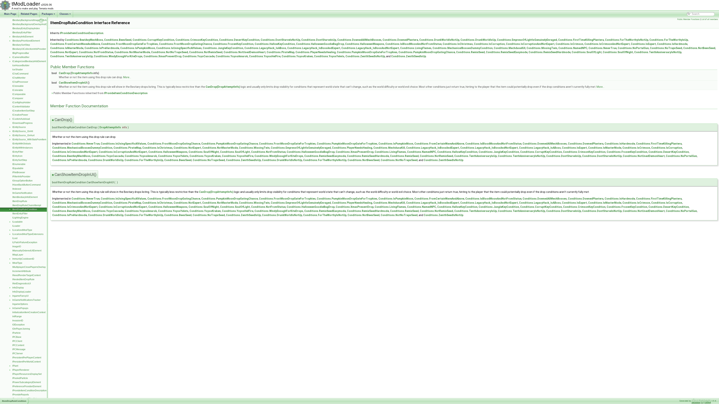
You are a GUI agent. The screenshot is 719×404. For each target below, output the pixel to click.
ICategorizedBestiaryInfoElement (29, 61)
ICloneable (18, 86)
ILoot (14, 238)
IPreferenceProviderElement (26, 386)
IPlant (15, 366)
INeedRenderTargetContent (26, 275)
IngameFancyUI (20, 296)
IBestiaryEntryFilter (21, 32)
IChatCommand (20, 73)
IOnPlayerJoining (21, 329)
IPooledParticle (20, 378)
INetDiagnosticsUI (21, 283)
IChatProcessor (20, 82)
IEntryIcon (17, 156)
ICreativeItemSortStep (23, 110)
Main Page (10, 14)
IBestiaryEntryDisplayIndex (26, 28)
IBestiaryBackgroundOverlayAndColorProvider (36, 24)
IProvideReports (20, 394)
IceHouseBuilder (20, 65)
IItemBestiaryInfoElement (25, 197)
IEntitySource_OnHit (22, 131)
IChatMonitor (18, 77)
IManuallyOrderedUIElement (26, 250)
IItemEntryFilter (20, 213)
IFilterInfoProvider (21, 176)
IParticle (16, 333)
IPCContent (18, 345)
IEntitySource (19, 127)
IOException (18, 324)
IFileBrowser (18, 172)
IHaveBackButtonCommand (26, 184)
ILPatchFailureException (24, 242)
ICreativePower (20, 115)
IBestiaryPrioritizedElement (26, 40)
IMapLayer (17, 254)
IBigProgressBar (20, 53)
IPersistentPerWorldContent (26, 361)
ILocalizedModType (22, 230)
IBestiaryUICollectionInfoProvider (29, 49)
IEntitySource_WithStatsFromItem (29, 139)
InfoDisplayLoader (21, 291)
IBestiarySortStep (21, 45)
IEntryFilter (17, 152)
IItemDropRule (19, 201)
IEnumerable (18, 164)
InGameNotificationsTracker (26, 300)
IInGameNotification (22, 193)
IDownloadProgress (22, 123)
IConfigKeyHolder (21, 102)
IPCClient (17, 341)
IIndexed (16, 189)
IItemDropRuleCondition (24, 209)
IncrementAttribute (21, 271)
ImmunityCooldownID (23, 259)
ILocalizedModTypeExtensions (27, 234)
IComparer (17, 98)
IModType (17, 263)
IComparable (19, 94)
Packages (47, 14)
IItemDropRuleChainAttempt (26, 205)
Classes (64, 14)
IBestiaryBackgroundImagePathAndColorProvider (37, 20)
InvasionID (17, 320)
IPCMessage (18, 349)
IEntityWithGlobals (21, 143)
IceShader (17, 69)
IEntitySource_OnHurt (23, 135)
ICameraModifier (20, 57)
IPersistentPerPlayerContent (26, 357)
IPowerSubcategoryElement (26, 382)
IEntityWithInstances (22, 147)
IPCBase (16, 337)
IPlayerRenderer (20, 370)
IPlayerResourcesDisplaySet (27, 374)
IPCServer (17, 353)
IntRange (17, 316)
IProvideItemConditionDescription (29, 390)
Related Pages (29, 14)
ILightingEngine (20, 217)
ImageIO (16, 246)
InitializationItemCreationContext (28, 312)
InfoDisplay (18, 287)
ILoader (16, 226)
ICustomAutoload (21, 119)
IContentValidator (21, 106)
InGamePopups (20, 308)
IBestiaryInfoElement (22, 36)
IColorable (17, 90)
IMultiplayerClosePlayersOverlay (29, 267)
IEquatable (17, 168)
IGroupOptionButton (22, 180)
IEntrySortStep (19, 160)
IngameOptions (20, 304)
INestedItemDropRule (23, 279)
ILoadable (17, 222)
